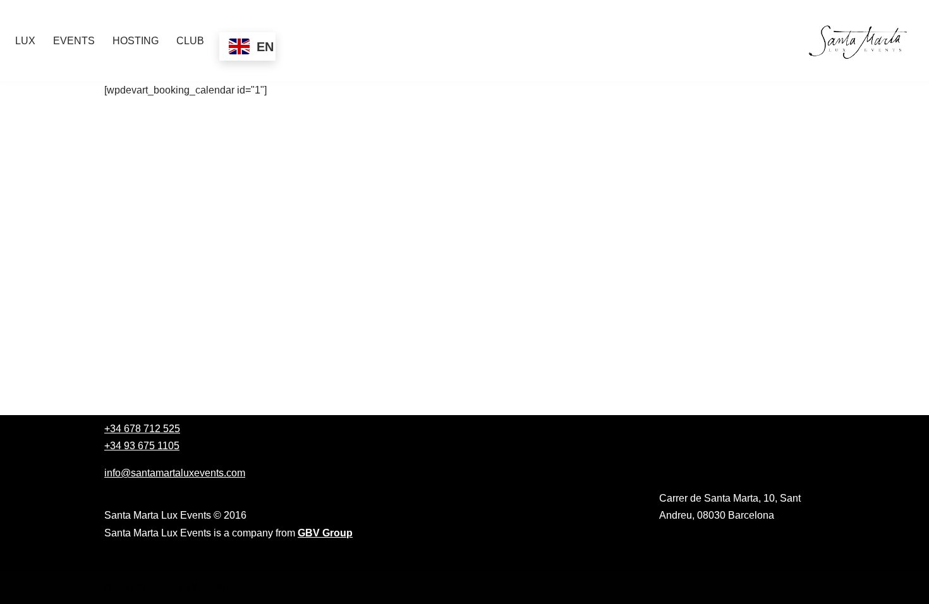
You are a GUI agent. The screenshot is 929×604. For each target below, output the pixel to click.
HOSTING (135, 40)
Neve (116, 588)
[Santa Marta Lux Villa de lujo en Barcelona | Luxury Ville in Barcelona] (860, 40)
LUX (25, 40)
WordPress (217, 588)
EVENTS (74, 40)
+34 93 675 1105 (141, 445)
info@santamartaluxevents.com (174, 473)
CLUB (190, 40)
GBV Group (325, 533)
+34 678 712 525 (142, 428)
